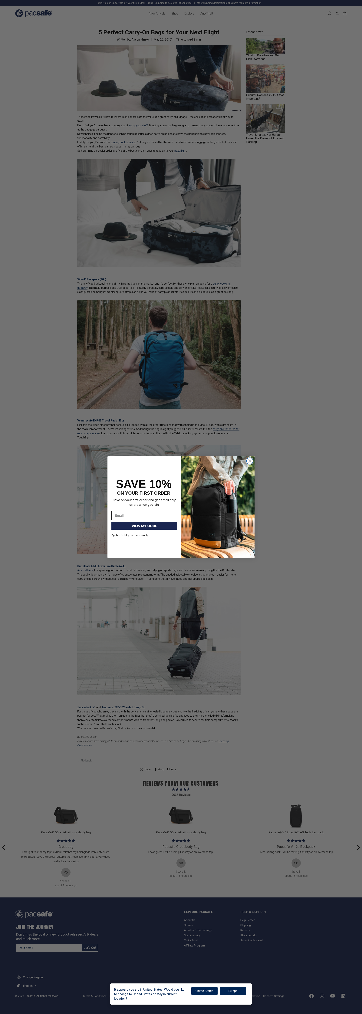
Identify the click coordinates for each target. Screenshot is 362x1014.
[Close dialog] (249, 461)
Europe (233, 991)
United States (204, 991)
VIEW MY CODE (144, 526)
